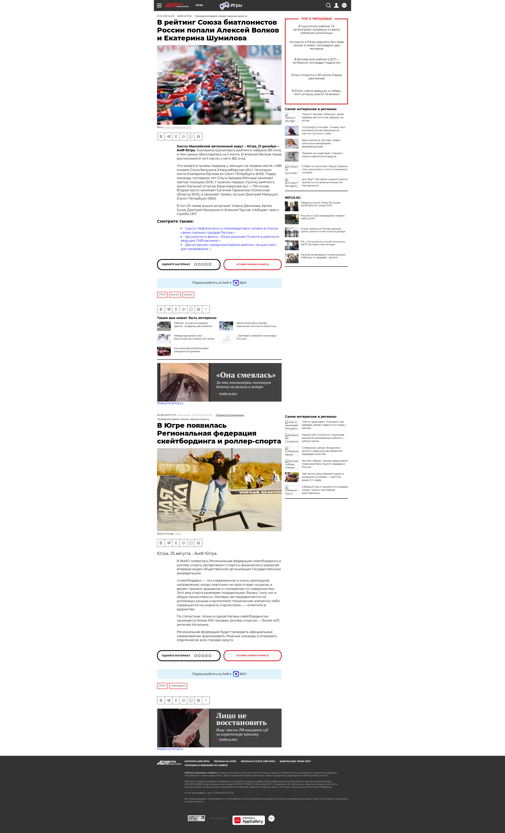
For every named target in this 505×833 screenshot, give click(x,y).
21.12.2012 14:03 (165, 16)
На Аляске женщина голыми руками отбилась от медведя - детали (323, 256)
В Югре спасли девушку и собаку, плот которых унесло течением (316, 92)
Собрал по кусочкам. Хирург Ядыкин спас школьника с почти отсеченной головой (325, 169)
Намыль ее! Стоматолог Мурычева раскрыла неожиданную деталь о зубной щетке (323, 438)
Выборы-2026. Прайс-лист (295, 761)
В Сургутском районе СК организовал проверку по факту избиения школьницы (316, 30)
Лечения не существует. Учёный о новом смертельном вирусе (322, 155)
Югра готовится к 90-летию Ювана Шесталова (316, 76)
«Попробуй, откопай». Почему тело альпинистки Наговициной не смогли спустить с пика (323, 130)
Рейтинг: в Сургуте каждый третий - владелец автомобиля (193, 325)
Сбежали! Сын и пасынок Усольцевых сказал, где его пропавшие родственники (325, 490)
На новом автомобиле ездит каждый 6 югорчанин (191, 350)
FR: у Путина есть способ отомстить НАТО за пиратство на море (323, 243)
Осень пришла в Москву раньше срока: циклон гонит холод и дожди (323, 230)
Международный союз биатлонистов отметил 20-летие (194, 337)
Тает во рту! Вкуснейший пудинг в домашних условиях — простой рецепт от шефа (323, 477)
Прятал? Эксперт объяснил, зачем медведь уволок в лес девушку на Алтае (323, 117)
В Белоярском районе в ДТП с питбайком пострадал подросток (316, 61)
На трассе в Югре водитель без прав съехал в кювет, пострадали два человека (316, 45)
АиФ (178, 533)
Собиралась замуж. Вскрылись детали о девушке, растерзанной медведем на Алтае (322, 451)
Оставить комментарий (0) (252, 264)
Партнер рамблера (218, 818)
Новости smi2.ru (170, 403)
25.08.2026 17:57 (166, 415)
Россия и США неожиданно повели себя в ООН (323, 217)
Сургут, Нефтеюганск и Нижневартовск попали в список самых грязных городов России (229, 230)
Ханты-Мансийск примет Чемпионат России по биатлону (256, 325)
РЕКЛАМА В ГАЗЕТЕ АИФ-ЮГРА (258, 761)
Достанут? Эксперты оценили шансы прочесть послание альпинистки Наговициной (325, 182)
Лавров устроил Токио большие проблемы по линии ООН (320, 204)
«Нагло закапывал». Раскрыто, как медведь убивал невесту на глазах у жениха (324, 425)
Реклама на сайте (225, 761)
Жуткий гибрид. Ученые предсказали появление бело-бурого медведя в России (325, 464)
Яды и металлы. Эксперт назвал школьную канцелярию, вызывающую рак (321, 143)
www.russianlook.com (178, 127)
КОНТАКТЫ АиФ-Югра (197, 761)
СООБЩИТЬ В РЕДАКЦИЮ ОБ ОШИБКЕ (206, 765)
